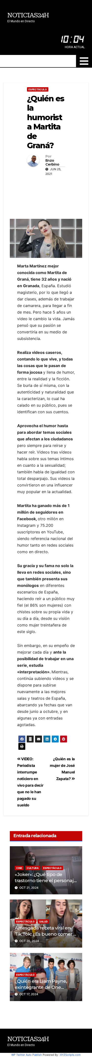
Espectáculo (37, 89)
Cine (19, 868)
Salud (43, 921)
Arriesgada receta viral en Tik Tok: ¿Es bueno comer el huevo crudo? (46, 934)
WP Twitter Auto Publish (26, 1055)
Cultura (33, 868)
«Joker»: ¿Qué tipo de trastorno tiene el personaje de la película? (45, 880)
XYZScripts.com (70, 1055)
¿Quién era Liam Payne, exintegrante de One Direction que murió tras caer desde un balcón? (42, 990)
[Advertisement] (46, 196)
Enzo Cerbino (52, 163)
